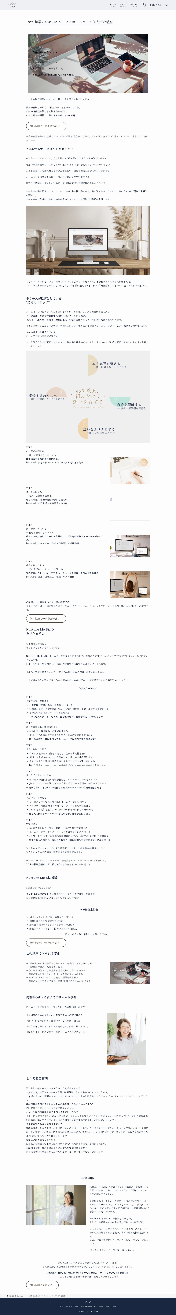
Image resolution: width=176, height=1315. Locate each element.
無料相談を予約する (41, 1285)
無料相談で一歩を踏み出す (45, 126)
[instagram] (89, 1301)
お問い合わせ (111, 1306)
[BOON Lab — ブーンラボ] (12, 5)
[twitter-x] (86, 1301)
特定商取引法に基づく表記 (92, 1306)
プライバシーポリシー (68, 1306)
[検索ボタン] (166, 5)
